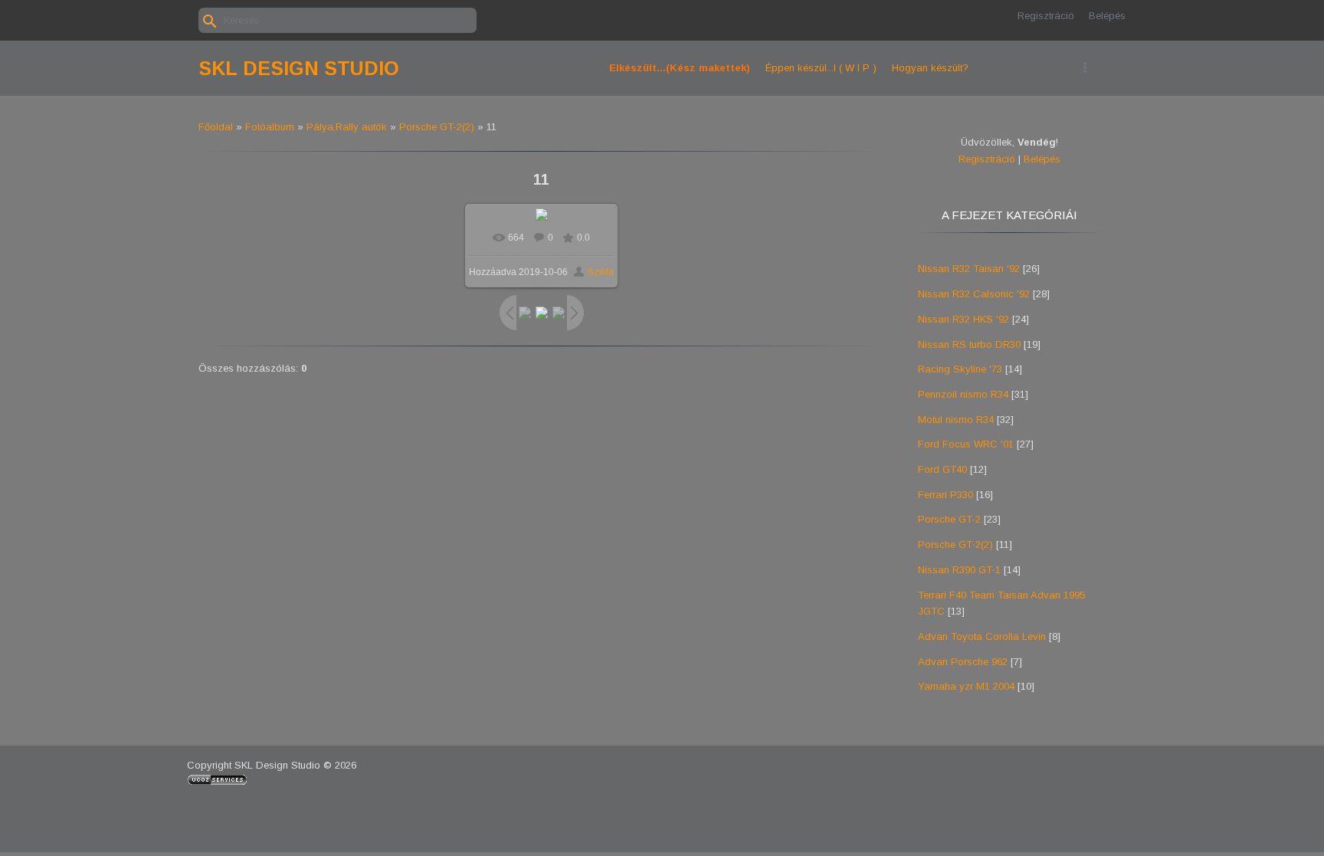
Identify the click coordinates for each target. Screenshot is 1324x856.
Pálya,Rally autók (346, 127)
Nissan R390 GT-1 (959, 570)
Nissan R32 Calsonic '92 (974, 294)
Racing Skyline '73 (960, 369)
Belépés (1107, 15)
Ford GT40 (942, 469)
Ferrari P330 (945, 494)
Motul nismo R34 (956, 419)
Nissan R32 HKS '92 (963, 319)
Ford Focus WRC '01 (966, 444)
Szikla (601, 272)
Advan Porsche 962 (963, 661)
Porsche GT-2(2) (436, 127)
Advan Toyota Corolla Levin (982, 636)
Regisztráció (1046, 15)
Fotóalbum (269, 127)
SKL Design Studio (298, 68)
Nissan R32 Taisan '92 (969, 268)
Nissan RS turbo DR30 (969, 344)
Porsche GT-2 (949, 519)
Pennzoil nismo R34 (963, 394)
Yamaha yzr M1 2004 (966, 686)
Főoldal (215, 127)
